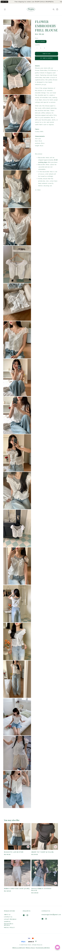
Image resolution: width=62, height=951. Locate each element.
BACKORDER (41, 41)
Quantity (37, 45)
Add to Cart (46, 53)
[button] (5, 9)
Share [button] (39, 190)
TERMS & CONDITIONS (18, 947)
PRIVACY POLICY (9, 927)
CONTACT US (8, 917)
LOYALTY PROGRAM (10, 919)
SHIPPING (7, 921)
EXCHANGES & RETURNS (8, 924)
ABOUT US (7, 914)
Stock (36, 38)
